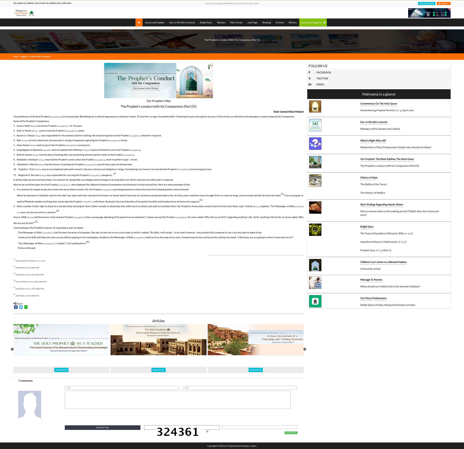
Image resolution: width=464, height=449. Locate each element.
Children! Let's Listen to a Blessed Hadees (383, 261)
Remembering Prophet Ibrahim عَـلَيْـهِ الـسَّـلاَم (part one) (387, 110)
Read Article (61, 369)
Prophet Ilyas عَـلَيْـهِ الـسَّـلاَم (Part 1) (375, 250)
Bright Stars (206, 22)
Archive (280, 22)
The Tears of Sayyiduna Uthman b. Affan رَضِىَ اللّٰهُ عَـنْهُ (387, 233)
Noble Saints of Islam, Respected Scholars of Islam (387, 304)
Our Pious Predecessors (373, 298)
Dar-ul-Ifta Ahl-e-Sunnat (182, 22)
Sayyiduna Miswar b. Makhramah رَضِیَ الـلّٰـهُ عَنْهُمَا (383, 241)
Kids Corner (236, 22)
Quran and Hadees (154, 22)
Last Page (252, 22)
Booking (266, 22)
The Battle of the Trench (373, 184)
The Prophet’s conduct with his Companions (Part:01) (389, 165)
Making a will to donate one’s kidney (380, 128)
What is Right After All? (373, 140)
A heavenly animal (370, 268)
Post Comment (291, 433)
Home (15, 56)
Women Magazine (426, 3)
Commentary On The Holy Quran (378, 103)
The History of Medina (372, 192)
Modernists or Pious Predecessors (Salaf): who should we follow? (395, 147)
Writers (293, 22)
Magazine (24, 56)
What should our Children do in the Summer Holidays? (390, 286)
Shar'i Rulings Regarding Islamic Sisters (381, 204)
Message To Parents (371, 279)
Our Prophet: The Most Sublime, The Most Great (387, 158)
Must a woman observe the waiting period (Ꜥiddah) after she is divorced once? (399, 213)
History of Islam (369, 177)
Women (221, 22)
